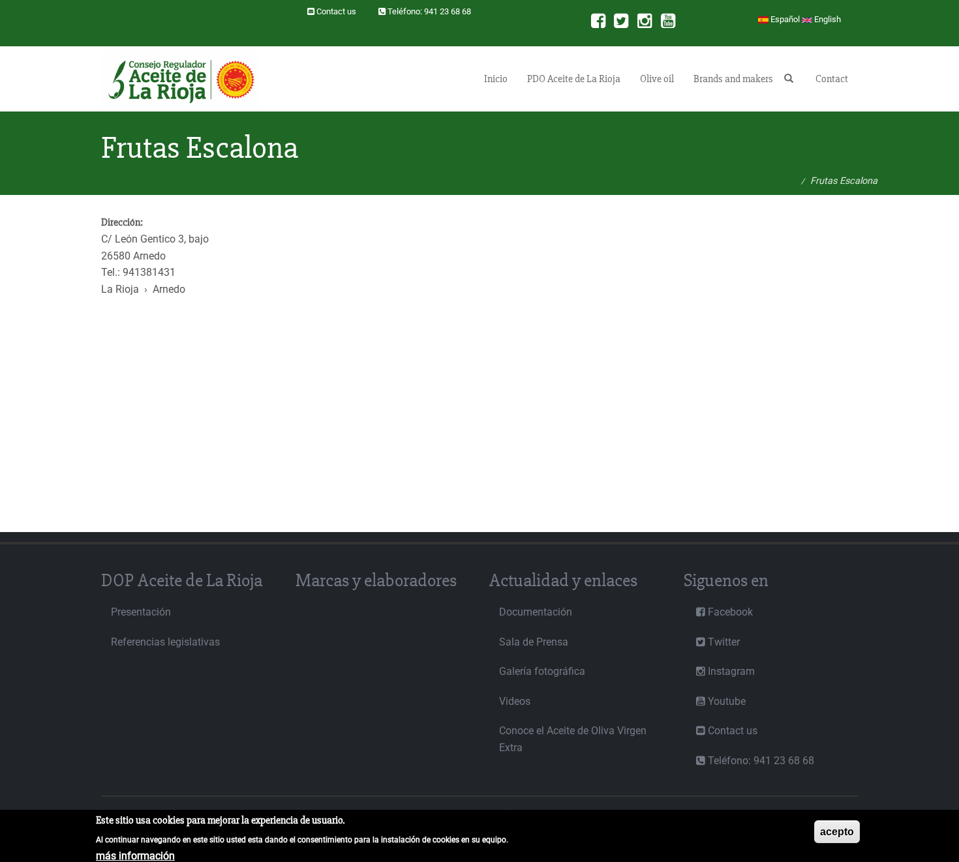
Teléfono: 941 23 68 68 (429, 11)
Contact (831, 78)
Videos (514, 701)
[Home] (185, 78)
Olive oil (657, 78)
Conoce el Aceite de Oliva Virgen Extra (573, 739)
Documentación (535, 612)
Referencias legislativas (165, 642)
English (826, 19)
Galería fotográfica (542, 671)
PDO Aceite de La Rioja (573, 78)
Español (784, 19)
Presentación (141, 612)
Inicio (496, 78)
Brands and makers (733, 78)
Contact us (336, 11)
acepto (837, 831)
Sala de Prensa (533, 642)
